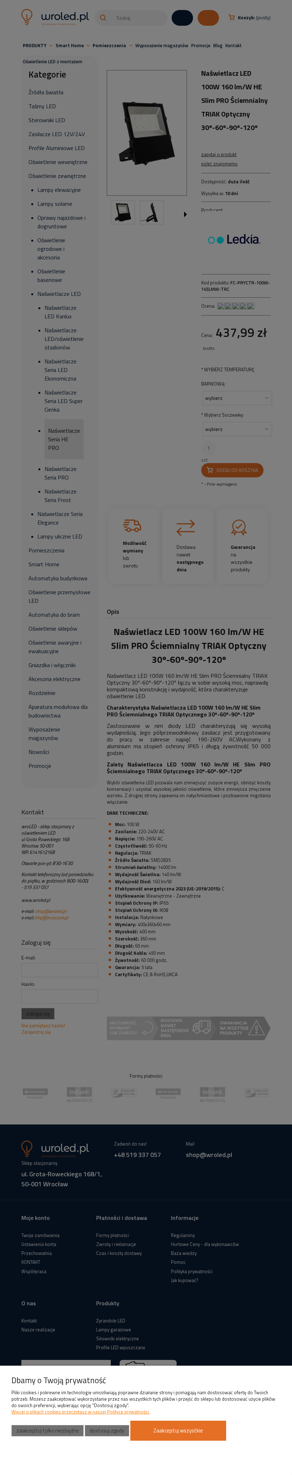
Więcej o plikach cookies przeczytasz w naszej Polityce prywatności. (80, 1411)
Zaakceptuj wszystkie (178, 1430)
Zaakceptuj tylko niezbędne (47, 1430)
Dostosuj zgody (107, 1430)
